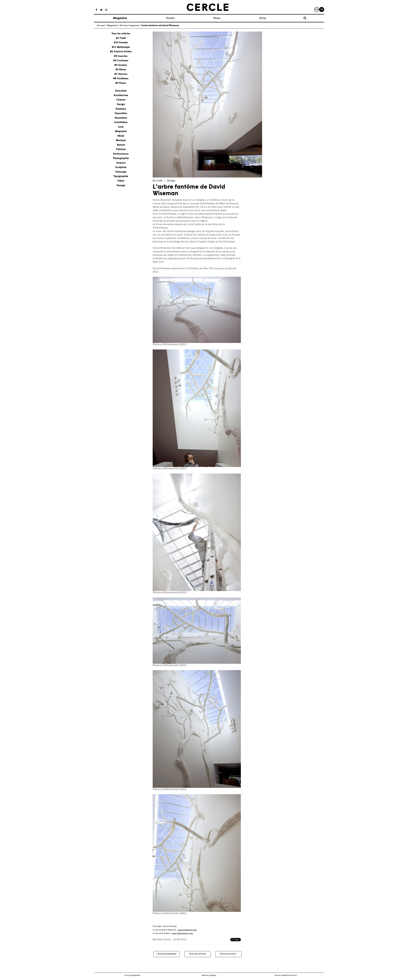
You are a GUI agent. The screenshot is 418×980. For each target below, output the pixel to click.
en (316, 9)
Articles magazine (129, 25)
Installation (121, 122)
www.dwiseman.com (187, 930)
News (217, 18)
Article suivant (228, 954)
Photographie (121, 158)
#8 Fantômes (121, 78)
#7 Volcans (120, 74)
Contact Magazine (132, 975)
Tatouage (120, 172)
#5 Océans (120, 65)
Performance (121, 154)
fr (321, 9)
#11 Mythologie (121, 47)
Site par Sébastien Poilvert (285, 975)
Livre (121, 127)
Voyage (120, 185)
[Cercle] (207, 7)
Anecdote (121, 91)
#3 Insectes (121, 56)
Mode (121, 136)
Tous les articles (121, 34)
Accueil (101, 25)
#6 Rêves (121, 69)
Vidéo (120, 181)
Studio (170, 18)
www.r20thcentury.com (182, 933)
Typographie (120, 176)
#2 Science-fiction (121, 52)
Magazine (120, 18)
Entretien (121, 109)
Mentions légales (209, 975)
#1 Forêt (121, 38)
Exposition (121, 113)
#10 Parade (121, 43)
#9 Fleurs (120, 83)
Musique (121, 140)
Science (121, 163)
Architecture (121, 95)
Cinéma (120, 100)
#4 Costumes (120, 60)
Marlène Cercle (162, 939)
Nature (121, 145)
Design (121, 104)
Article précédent (166, 954)
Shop (262, 18)
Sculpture (120, 167)
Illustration (121, 118)
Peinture (121, 149)
